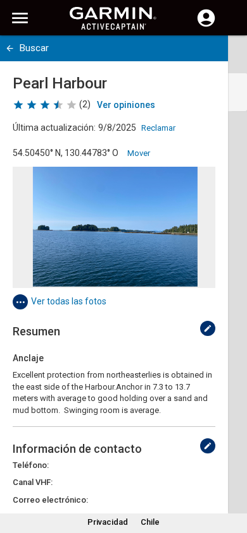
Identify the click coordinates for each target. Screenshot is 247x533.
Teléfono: (31, 465)
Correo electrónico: (50, 500)
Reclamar (158, 128)
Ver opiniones (126, 104)
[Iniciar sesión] (206, 25)
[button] (231, 475)
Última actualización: (54, 128)
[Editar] (207, 328)
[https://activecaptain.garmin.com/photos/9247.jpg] (114, 227)
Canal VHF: (33, 482)
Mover (138, 153)
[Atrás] (10, 48)
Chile (150, 522)
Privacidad (107, 522)
